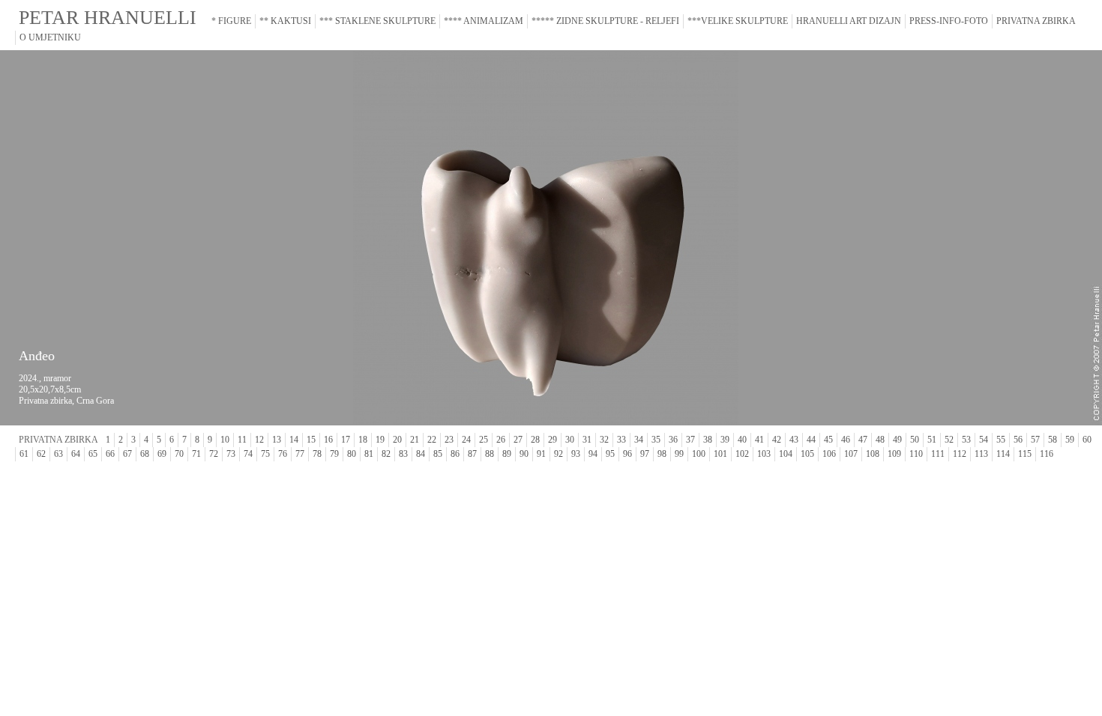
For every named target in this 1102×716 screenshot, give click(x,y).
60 (1087, 439)
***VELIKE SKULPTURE (737, 21)
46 (845, 439)
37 (690, 439)
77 (299, 454)
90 (524, 454)
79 (334, 454)
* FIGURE (231, 21)
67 (127, 454)
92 (558, 454)
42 (776, 439)
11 (242, 439)
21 (414, 439)
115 (1025, 454)
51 (931, 439)
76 (282, 454)
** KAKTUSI (285, 21)
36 (673, 439)
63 (58, 454)
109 (894, 454)
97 (644, 454)
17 (345, 439)
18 (362, 439)
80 (351, 454)
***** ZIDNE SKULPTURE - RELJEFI (605, 21)
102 (742, 454)
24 (466, 439)
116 (1046, 454)
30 (569, 439)
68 (144, 454)
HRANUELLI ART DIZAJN (848, 21)
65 (92, 454)
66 (110, 454)
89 (506, 454)
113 (981, 454)
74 (248, 454)
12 (259, 439)
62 (41, 454)
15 (311, 439)
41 (759, 439)
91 (541, 454)
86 (455, 454)
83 (403, 454)
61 (23, 454)
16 (328, 439)
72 (213, 454)
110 (916, 454)
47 (862, 439)
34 (638, 439)
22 (431, 439)
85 (437, 454)
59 (1069, 439)
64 (75, 454)
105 (807, 454)
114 (1003, 454)
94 (592, 454)
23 (449, 439)
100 (698, 454)
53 (966, 439)
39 (724, 439)
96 (627, 454)
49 (897, 439)
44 (811, 439)
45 (828, 439)
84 (420, 454)
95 (610, 454)
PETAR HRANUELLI (107, 17)
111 (938, 454)
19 (380, 439)
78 (317, 454)
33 (621, 439)
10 (224, 439)
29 (552, 439)
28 (535, 439)
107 (851, 454)
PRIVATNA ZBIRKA (1036, 21)
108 (872, 454)
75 (265, 454)
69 (161, 454)
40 (742, 439)
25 (483, 439)
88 (489, 454)
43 (793, 439)
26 (500, 439)
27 (518, 439)
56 (1018, 439)
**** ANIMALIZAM (483, 21)
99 (679, 454)
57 (1035, 439)
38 (707, 439)
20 (397, 439)
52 (949, 439)
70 (179, 454)
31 (586, 439)
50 (914, 439)
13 (276, 439)
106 (829, 454)
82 (386, 454)
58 (1052, 439)
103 (764, 454)
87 (472, 454)
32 (604, 439)
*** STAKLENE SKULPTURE (377, 21)
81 (368, 454)
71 (196, 454)
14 (293, 439)
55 (1000, 439)
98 (661, 454)
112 (959, 454)
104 (785, 454)
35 (655, 439)
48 (880, 439)
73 (230, 454)
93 (575, 454)
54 (983, 439)
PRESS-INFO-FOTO (948, 21)
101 (720, 454)
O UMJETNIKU (50, 37)
